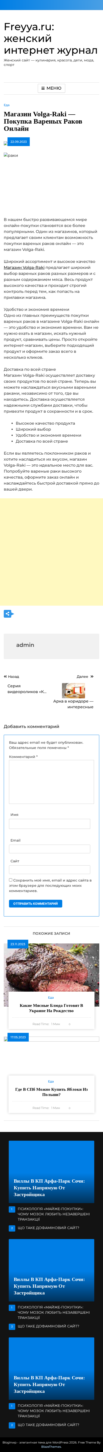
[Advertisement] (51, 552)
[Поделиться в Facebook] (28, 614)
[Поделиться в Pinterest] (38, 614)
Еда (7, 105)
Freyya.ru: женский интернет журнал (51, 38)
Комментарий (23, 756)
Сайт (14, 861)
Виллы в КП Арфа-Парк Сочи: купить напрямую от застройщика (49, 1187)
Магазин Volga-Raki (24, 267)
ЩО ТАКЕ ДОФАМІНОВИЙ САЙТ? (48, 1228)
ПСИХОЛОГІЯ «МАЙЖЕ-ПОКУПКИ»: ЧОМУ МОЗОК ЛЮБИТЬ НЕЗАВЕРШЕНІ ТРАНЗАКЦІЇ (54, 1214)
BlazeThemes (51, 1447)
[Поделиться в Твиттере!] (18, 614)
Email (15, 840)
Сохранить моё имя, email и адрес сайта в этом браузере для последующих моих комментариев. (50, 885)
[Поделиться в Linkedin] (48, 614)
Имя (14, 814)
